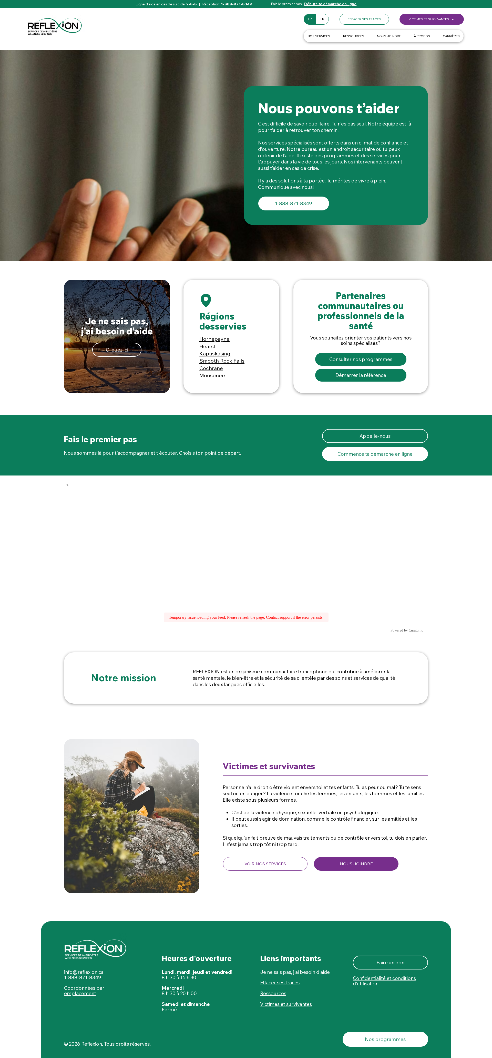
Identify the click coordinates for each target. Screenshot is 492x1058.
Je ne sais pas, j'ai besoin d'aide (295, 972)
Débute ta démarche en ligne (330, 4)
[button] (364, 19)
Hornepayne (214, 339)
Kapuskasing (214, 353)
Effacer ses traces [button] (280, 982)
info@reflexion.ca (84, 972)
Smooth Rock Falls (221, 360)
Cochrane (211, 368)
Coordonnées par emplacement (84, 990)
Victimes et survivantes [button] (286, 1004)
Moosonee (212, 375)
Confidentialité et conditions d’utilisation (384, 981)
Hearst (207, 346)
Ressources (273, 993)
